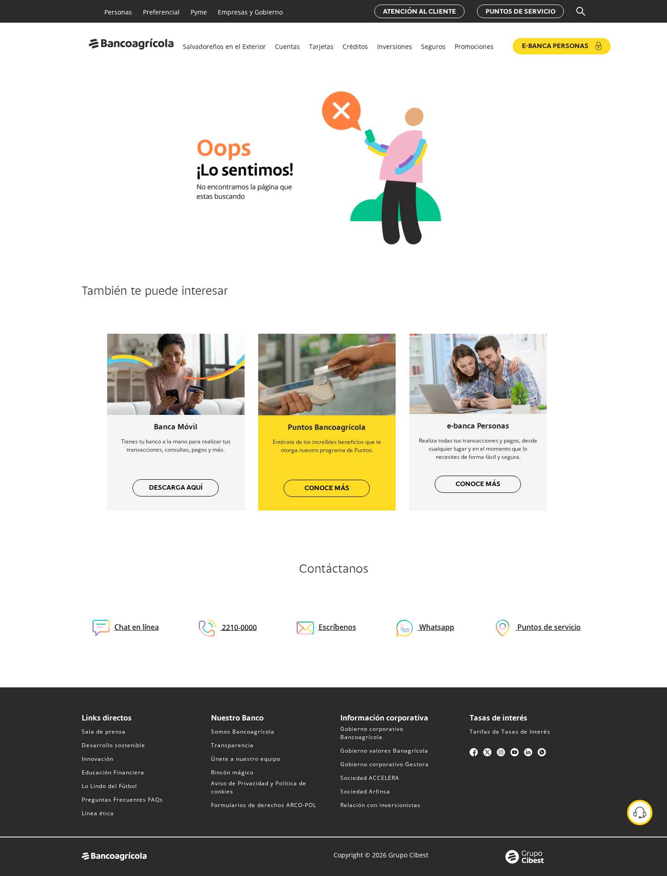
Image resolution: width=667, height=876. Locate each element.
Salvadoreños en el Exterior (224, 46)
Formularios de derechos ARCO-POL (263, 805)
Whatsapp (435, 627)
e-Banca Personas (555, 46)
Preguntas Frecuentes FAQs (122, 799)
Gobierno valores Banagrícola (384, 750)
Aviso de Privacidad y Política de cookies (258, 787)
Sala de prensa (104, 731)
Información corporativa (384, 719)
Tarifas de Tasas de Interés (510, 731)
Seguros (433, 46)
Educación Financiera (113, 772)
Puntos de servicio (520, 11)
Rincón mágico (232, 772)
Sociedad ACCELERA (369, 778)
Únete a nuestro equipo (245, 759)
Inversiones (394, 46)
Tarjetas (321, 46)
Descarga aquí (176, 488)
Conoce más (326, 488)
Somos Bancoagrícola (243, 731)
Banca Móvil (175, 427)
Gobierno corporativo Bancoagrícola (371, 733)
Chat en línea (136, 627)
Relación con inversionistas (380, 805)
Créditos (355, 46)
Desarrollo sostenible (113, 745)
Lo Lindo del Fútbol (109, 786)
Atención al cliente (419, 11)
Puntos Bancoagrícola (327, 428)
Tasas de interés (498, 719)
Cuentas (287, 46)
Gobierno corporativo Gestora (384, 764)
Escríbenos (337, 627)
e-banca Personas (478, 427)
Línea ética (98, 813)
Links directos (107, 719)
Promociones (474, 46)
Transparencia (232, 745)
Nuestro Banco (237, 719)
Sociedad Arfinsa (365, 791)
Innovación (97, 759)
